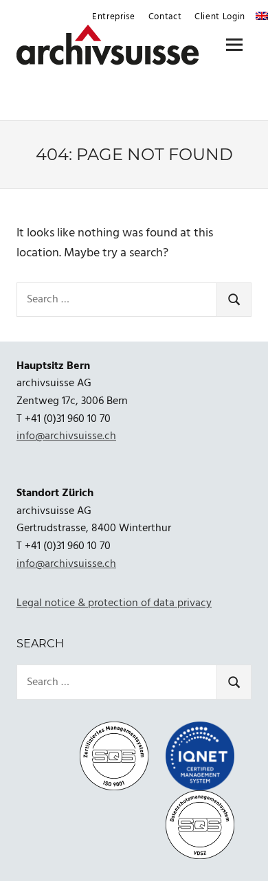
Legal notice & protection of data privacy (114, 603)
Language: (262, 16)
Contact (165, 17)
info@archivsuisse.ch (66, 436)
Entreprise (113, 17)
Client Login (219, 17)
